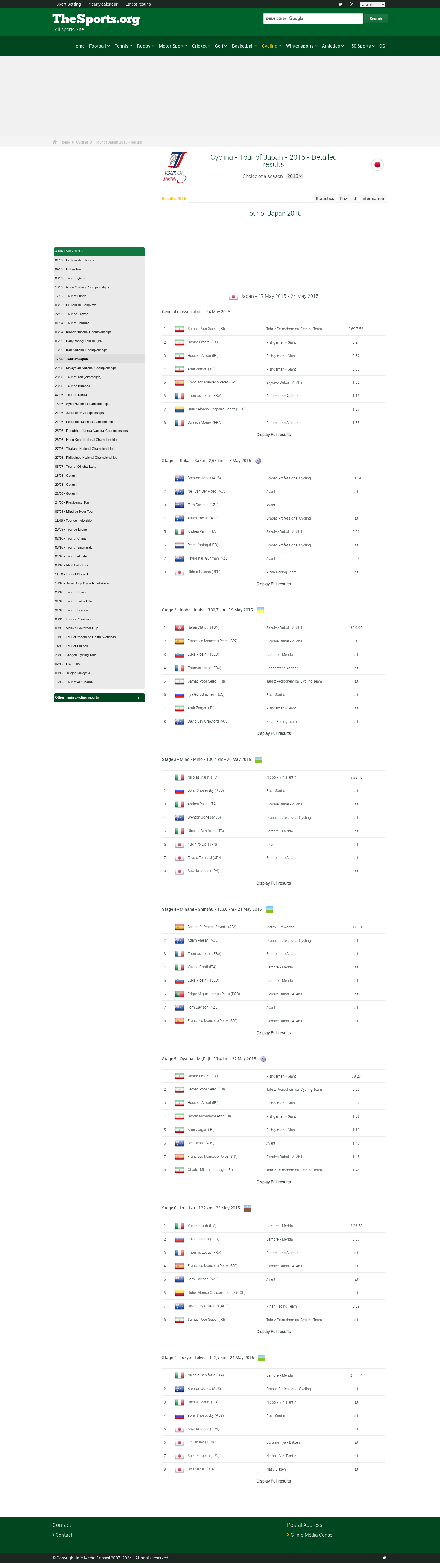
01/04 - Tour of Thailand (72, 323)
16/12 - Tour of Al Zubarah (74, 682)
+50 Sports (360, 46)
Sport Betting (68, 4)
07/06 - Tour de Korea (71, 395)
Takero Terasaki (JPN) (205, 857)
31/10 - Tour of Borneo (71, 610)
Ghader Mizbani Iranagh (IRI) (210, 1169)
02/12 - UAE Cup (67, 664)
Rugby (144, 46)
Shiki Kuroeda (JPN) (203, 1455)
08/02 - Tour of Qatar (70, 278)
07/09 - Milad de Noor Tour (74, 511)
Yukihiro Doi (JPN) (202, 844)
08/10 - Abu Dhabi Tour (71, 565)
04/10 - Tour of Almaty (71, 556)
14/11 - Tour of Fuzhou (71, 646)
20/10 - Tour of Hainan (71, 592)
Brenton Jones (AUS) (204, 477)
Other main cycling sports (77, 697)
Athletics (331, 46)
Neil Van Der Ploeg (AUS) (207, 491)
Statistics (325, 198)
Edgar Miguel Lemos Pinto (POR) (214, 993)
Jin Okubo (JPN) (201, 1441)
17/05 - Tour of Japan (71, 359)
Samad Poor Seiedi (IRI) (206, 328)
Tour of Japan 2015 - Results (119, 142)
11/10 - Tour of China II (71, 574)
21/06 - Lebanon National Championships (85, 421)
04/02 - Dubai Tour (68, 269)
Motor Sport (171, 46)
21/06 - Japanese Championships (79, 413)
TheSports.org (75, 19)
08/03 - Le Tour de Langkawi (75, 305)
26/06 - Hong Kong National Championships (86, 439)
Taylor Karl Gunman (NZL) (208, 558)
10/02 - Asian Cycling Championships (82, 287)
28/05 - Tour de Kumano (72, 386)
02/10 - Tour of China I (71, 538)
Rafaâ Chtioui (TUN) (203, 627)
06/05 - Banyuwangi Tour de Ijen (78, 341)
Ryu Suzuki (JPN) (202, 1468)
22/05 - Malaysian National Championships (86, 368)
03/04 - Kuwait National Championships (83, 332)
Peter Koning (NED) (203, 544)
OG (382, 46)
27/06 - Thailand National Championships (84, 448)
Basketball (243, 46)
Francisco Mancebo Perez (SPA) (213, 382)
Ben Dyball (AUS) (201, 1142)
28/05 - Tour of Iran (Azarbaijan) (78, 377)
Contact (64, 1535)
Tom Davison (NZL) (203, 504)
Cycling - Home (68, 239)
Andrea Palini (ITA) (202, 531)
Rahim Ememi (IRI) (203, 341)
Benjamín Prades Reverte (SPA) (212, 926)
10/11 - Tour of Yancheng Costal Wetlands (85, 637)
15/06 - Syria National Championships (82, 404)
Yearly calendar (103, 4)
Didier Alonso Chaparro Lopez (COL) (216, 408)
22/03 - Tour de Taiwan (71, 314)
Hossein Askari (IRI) (203, 355)
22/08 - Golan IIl (66, 493)
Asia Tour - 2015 (69, 251)
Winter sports (300, 46)
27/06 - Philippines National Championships (86, 457)
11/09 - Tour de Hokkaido (73, 520)
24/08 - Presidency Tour (72, 502)
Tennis (121, 46)
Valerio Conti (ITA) (202, 966)
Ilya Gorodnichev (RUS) (206, 694)
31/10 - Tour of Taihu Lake (74, 601)
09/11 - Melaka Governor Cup (76, 628)
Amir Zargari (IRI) (201, 368)
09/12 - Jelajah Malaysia (72, 673)
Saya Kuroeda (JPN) (203, 870)
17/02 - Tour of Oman (70, 296)
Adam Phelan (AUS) (203, 517)
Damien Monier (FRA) (205, 422)
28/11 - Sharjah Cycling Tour (75, 655)
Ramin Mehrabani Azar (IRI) (209, 1115)
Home (78, 46)
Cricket (199, 46)
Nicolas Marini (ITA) (203, 777)
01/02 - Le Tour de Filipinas (74, 260)
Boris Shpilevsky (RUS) (206, 790)
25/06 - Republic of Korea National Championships (91, 430)
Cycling (269, 46)
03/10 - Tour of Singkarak (73, 547)
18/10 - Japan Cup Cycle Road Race (82, 583)
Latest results (138, 4)
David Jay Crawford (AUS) (208, 721)
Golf (219, 46)
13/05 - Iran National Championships (81, 350)
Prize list (348, 198)
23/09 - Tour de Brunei (71, 529)
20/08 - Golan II (66, 484)
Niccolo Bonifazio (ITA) (206, 830)
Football (97, 46)
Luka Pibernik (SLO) (203, 654)
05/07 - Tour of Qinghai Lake (75, 466)
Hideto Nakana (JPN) (204, 571)
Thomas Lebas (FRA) (204, 395)
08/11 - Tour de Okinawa (73, 619)
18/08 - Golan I (66, 475)
